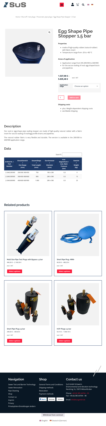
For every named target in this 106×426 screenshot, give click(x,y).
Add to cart (74, 97)
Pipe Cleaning (13, 391)
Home (18, 17)
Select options (14, 271)
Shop (10, 394)
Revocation (43, 391)
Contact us (12, 397)
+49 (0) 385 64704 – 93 (80, 393)
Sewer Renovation (15, 387)
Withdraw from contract (53, 415)
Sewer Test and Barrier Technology (22, 384)
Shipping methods (46, 387)
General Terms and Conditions (51, 384)
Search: (59, 154)
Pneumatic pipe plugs (44, 17)
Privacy (11, 403)
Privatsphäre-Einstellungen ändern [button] (22, 406)
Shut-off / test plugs (28, 17)
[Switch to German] (92, 4)
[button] (62, 5)
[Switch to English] (88, 4)
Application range (64, 85)
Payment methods (46, 394)
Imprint (11, 400)
